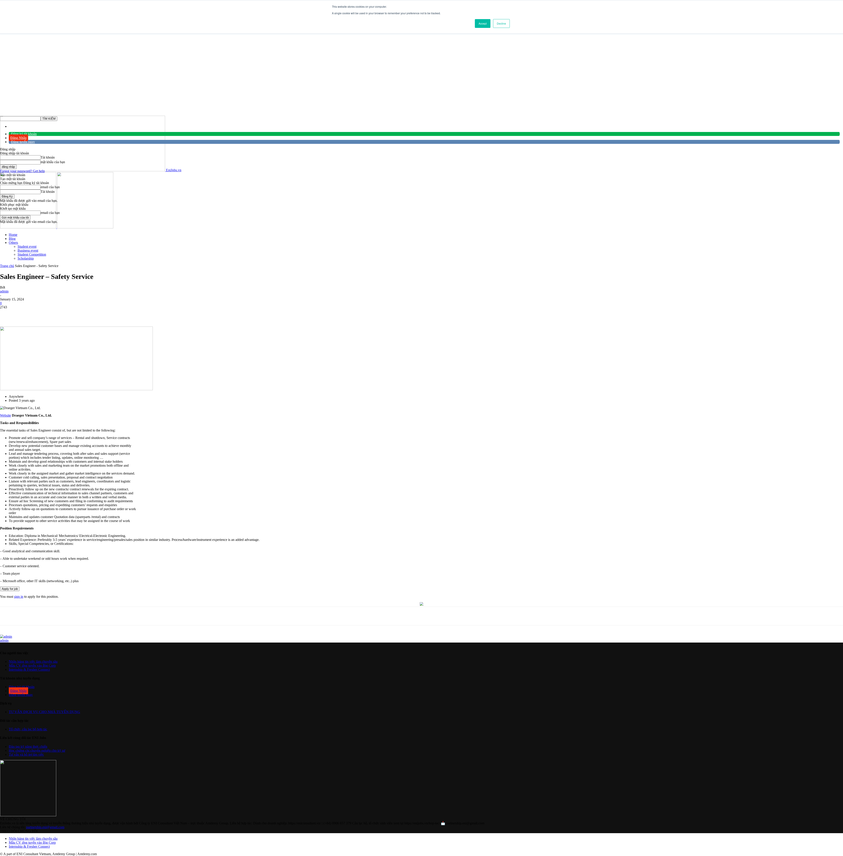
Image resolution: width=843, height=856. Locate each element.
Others (13, 242)
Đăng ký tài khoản (24, 134)
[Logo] (28, 227)
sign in (18, 596)
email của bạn (50, 187)
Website (5, 415)
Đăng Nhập (18, 138)
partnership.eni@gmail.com (45, 827)
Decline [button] (501, 23)
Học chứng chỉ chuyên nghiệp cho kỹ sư (37, 750)
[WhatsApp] (87, 313)
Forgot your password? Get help (22, 171)
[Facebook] (39, 313)
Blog (12, 238)
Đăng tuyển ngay (23, 142)
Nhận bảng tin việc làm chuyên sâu (33, 661)
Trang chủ (7, 266)
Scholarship (26, 258)
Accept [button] (483, 23)
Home (13, 235)
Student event (27, 246)
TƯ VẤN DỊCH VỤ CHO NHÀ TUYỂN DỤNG (44, 712)
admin (4, 291)
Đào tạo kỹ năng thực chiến (28, 746)
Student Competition (32, 254)
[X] (55, 313)
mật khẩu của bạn (53, 162)
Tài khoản (48, 157)
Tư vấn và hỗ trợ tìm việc (26, 754)
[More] (102, 313)
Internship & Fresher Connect (29, 669)
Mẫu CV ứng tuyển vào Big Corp (32, 665)
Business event (28, 250)
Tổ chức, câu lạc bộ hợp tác (28, 729)
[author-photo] (6, 636)
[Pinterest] (71, 313)
